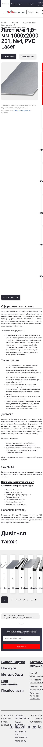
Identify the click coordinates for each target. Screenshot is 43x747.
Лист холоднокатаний (4, 578)
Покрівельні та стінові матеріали (35, 696)
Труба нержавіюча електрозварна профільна (31, 578)
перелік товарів (17, 517)
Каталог (5, 4)
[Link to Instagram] (17, 726)
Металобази (12, 674)
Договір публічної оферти (19, 725)
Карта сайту (20, 741)
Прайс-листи (12, 690)
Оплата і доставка (10, 297)
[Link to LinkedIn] (28, 726)
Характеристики (27, 56)
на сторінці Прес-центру (28, 408)
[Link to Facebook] (11, 726)
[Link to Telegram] (23, 726)
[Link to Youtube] (34, 726)
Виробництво (16, 4)
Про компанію (9, 682)
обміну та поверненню (21, 110)
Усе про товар (8, 56)
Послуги (30, 4)
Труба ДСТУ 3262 (13, 578)
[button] (4, 599)
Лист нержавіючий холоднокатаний (22, 578)
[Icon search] (37, 12)
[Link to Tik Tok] (40, 726)
